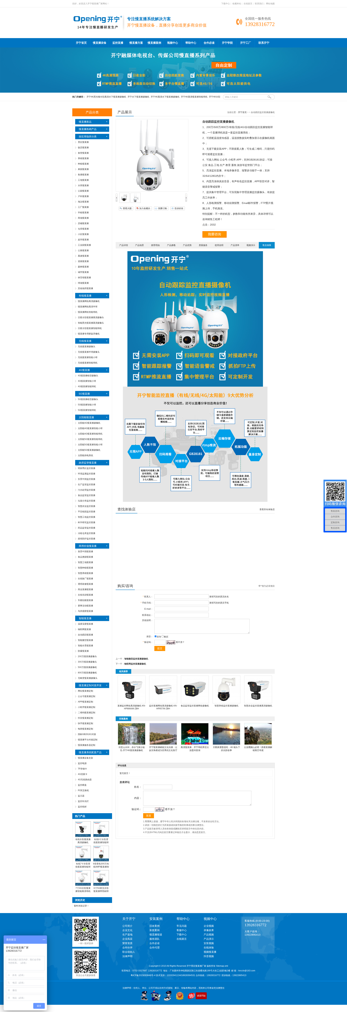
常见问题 (182, 925)
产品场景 (139, 245)
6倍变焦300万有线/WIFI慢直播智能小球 (101, 866)
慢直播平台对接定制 (87, 739)
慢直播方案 (136, 42)
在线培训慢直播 (85, 595)
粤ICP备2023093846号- (142, 975)
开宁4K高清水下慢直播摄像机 (165, 97)
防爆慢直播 (83, 651)
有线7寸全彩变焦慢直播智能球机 (83, 866)
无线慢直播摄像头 (86, 346)
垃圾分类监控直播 (86, 500)
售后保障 (266, 245)
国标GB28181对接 (87, 734)
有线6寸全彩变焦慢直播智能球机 (101, 842)
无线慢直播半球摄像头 (89, 352)
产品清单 (235, 245)
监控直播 (117, 42)
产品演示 (209, 938)
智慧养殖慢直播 (85, 573)
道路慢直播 (83, 261)
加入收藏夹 (144, 208)
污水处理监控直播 (86, 490)
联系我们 (259, 3)
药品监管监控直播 (86, 528)
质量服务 (203, 245)
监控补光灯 (83, 801)
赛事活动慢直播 (85, 605)
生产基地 (127, 934)
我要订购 (162, 208)
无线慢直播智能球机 (87, 363)
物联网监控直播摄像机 (135, 664)
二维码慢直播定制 (86, 712)
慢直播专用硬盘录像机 (89, 333)
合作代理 (154, 947)
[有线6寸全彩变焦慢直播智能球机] (101, 836)
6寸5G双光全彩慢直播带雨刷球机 (101, 891)
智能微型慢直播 (85, 640)
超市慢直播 (83, 239)
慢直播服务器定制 (86, 745)
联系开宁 (263, 42)
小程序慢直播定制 (86, 707)
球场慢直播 (83, 283)
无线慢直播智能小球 (87, 357)
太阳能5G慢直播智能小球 (90, 444)
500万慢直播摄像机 (87, 667)
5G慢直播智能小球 (87, 404)
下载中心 (225, 3)
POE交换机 (83, 790)
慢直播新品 (85, 121)
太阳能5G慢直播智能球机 (90, 439)
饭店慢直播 (83, 147)
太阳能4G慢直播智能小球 (90, 428)
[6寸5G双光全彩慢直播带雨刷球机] (101, 885)
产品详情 (123, 245)
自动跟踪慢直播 (85, 634)
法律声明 (127, 956)
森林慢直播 (83, 266)
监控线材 (82, 806)
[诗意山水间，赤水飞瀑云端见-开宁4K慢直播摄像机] (131, 744)
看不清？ (180, 642)
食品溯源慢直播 (85, 557)
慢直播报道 (155, 934)
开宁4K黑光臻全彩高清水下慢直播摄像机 (106, 97)
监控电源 (82, 763)
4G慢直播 (84, 370)
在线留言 (248, 3)
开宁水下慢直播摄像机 (138, 97)
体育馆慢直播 (84, 277)
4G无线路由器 (85, 779)
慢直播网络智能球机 (87, 312)
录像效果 (209, 930)
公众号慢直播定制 (86, 696)
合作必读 (209, 42)
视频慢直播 (210, 951)
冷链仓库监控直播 (86, 533)
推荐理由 (155, 245)
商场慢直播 (83, 218)
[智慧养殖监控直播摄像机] (226, 702)
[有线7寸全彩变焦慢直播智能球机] (83, 860)
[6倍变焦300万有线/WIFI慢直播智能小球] (101, 860)
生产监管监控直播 (86, 484)
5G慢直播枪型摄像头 (88, 399)
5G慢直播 (84, 393)
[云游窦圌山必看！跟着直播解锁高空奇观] (258, 744)
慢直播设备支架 (85, 758)
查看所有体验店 (267, 509)
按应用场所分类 (88, 136)
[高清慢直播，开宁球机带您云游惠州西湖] (195, 744)
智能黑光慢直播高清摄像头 (91, 323)
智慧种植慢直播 (85, 567)
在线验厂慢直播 (85, 578)
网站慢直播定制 (85, 691)
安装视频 (209, 943)
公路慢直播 (83, 250)
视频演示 (251, 245)
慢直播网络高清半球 (87, 306)
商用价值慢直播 (88, 545)
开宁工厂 (245, 42)
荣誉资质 (127, 943)
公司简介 (127, 925)
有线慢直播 (85, 295)
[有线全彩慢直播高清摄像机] (83, 836)
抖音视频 (209, 956)
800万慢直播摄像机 (87, 672)
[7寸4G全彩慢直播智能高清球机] (83, 885)
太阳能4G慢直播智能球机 (90, 434)
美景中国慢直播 (85, 551)
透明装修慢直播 (85, 584)
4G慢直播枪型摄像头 (88, 375)
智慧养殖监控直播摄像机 (226, 705)
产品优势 (187, 245)
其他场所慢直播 (85, 288)
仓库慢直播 (83, 229)
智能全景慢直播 (85, 645)
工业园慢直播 (84, 245)
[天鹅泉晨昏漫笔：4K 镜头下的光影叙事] (226, 744)
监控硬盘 (82, 785)
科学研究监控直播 (86, 522)
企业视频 (209, 925)
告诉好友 (179, 208)
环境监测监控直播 (86, 473)
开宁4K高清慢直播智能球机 (194, 97)
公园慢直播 (83, 191)
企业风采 (127, 938)
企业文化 (127, 930)
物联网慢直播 (84, 629)
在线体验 (209, 947)
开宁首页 (81, 42)
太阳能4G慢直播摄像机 (89, 423)
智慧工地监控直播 (86, 517)
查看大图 (127, 208)
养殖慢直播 (83, 158)
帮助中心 (190, 42)
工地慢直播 (83, 180)
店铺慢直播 (83, 223)
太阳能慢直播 (86, 417)
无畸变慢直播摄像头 (87, 678)
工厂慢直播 (83, 207)
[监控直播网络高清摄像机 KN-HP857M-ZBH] (163, 702)
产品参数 (171, 245)
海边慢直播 (83, 201)
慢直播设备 (99, 42)
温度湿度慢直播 (85, 624)
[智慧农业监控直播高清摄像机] (258, 702)
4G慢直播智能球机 (87, 386)
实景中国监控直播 (86, 479)
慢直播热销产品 (88, 129)
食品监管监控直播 (86, 495)
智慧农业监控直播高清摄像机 (258, 705)
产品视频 (209, 934)
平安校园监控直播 (86, 511)
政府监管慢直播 (88, 462)
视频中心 (172, 42)
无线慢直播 (85, 341)
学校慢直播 (83, 212)
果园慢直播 (83, 169)
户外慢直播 (83, 196)
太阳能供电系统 (85, 455)
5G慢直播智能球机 (87, 410)
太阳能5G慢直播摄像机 (89, 450)
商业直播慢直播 (85, 589)
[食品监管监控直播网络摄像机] (195, 702)
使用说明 (219, 245)
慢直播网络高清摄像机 (89, 301)
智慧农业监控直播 (86, 506)
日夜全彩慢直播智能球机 (90, 328)
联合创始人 (128, 951)
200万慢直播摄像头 (87, 656)
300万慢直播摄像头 (87, 662)
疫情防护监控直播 (86, 538)
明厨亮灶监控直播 (86, 468)
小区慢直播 (83, 234)
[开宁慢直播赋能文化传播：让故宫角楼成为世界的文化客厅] (163, 744)
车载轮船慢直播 (85, 600)
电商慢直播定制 (85, 729)
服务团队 (154, 938)
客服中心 (182, 930)
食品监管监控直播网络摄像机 (195, 705)
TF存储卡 (82, 768)
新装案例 (154, 930)
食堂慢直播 (83, 153)
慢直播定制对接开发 (90, 685)
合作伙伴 (127, 947)
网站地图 (270, 3)
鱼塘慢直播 (83, 174)
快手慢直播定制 (85, 723)
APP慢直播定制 (85, 701)
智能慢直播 (85, 618)
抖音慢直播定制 (85, 718)
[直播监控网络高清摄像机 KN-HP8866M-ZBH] (131, 702)
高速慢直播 (83, 256)
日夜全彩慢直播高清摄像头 (91, 317)
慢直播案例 (154, 42)
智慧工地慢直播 (85, 562)
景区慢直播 (83, 142)
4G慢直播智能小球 (87, 381)
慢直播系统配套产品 (90, 752)
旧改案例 (154, 925)
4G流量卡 (82, 774)
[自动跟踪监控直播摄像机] (124, 202)
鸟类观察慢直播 (85, 611)
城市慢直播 (83, 272)
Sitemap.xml (222, 966)
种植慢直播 (83, 164)
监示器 (81, 796)
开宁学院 (227, 42)
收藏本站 (236, 3)
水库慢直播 (83, 185)
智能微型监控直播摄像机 (136, 659)
